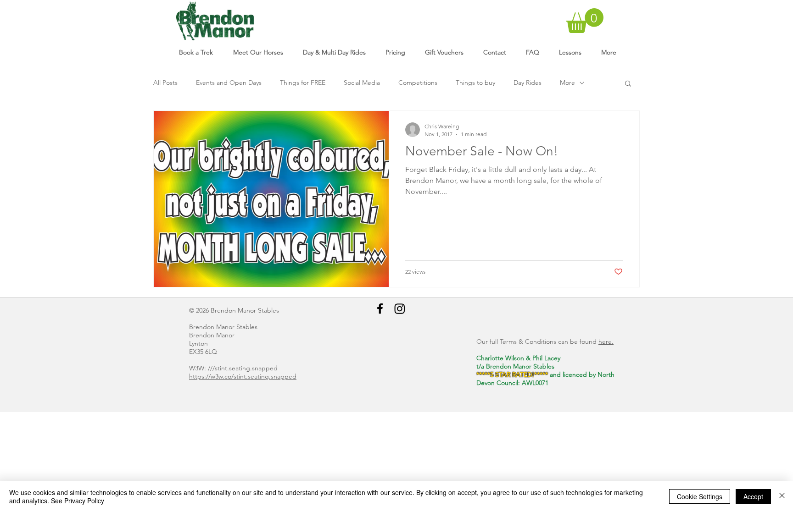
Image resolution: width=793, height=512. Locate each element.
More (567, 82)
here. (606, 341)
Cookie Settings (699, 496)
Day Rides (528, 82)
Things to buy (475, 82)
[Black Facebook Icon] (380, 308)
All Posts (165, 82)
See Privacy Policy (77, 500)
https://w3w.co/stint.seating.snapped (242, 376)
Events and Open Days (229, 82)
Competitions (417, 82)
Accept (753, 496)
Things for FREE (302, 82)
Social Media (362, 82)
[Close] (781, 496)
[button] (584, 20)
